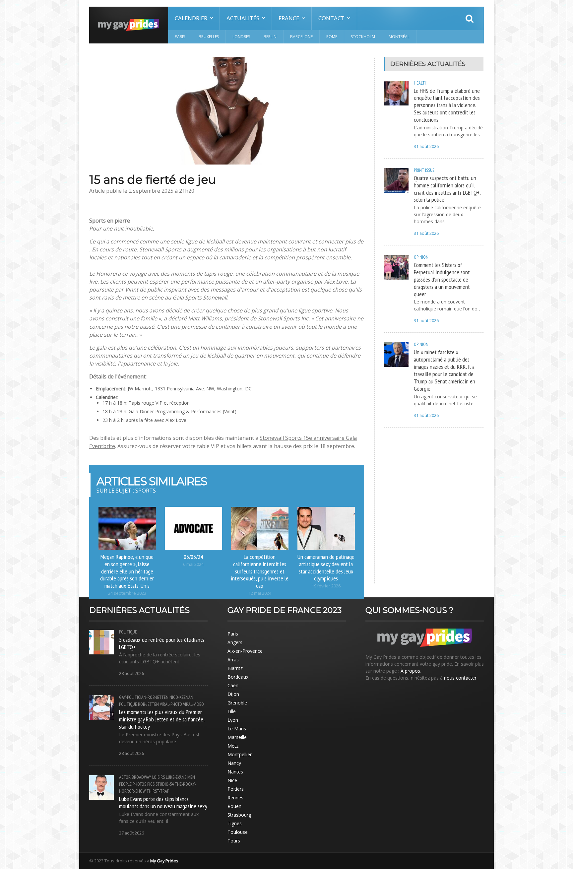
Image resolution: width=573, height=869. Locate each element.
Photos (139, 784)
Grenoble (237, 703)
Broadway (141, 777)
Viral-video (193, 704)
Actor (125, 777)
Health (420, 83)
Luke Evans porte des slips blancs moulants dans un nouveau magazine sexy (163, 802)
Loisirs (158, 777)
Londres (241, 36)
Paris (180, 36)
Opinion (421, 257)
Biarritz (235, 668)
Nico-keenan (181, 697)
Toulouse (237, 832)
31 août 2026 (426, 146)
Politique (128, 632)
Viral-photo (171, 704)
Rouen (234, 806)
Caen (232, 685)
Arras (233, 659)
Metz (232, 746)
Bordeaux (237, 677)
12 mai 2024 (259, 593)
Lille (231, 711)
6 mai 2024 (193, 564)
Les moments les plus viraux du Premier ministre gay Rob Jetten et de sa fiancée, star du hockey (161, 719)
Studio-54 (165, 784)
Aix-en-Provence (245, 651)
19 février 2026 (326, 586)
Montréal (399, 36)
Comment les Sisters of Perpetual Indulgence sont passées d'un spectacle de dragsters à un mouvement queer (442, 279)
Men (191, 777)
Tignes (234, 823)
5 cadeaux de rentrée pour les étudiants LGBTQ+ (161, 643)
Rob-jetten (148, 704)
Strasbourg (239, 815)
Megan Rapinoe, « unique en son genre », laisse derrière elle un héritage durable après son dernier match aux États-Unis (127, 571)
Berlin (270, 36)
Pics (151, 784)
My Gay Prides (164, 861)
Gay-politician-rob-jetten (143, 697)
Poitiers (235, 789)
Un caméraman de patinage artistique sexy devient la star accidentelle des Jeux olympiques (325, 567)
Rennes (235, 797)
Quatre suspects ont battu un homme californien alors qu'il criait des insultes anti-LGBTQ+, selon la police (447, 189)
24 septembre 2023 (127, 593)
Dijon (233, 694)
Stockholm (363, 36)
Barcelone (301, 36)
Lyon (232, 720)
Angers (234, 642)
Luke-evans (176, 777)
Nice (232, 780)
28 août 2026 (131, 673)
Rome (331, 36)
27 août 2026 (131, 833)
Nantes (235, 772)
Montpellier (239, 754)
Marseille (237, 737)
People (125, 784)
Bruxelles (209, 36)
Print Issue (424, 170)
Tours (233, 840)
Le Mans (236, 728)
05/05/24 (193, 557)
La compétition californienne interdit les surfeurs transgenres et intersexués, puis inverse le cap (259, 571)
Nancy (234, 763)
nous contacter (460, 678)
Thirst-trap (158, 791)
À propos (410, 671)
